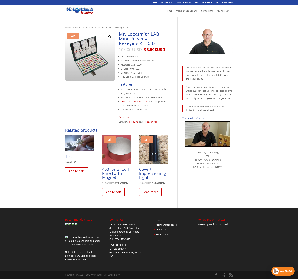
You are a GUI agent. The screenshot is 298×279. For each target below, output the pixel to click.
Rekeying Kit (150, 121)
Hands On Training (184, 2)
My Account (223, 11)
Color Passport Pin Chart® (134, 101)
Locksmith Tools (202, 2)
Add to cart (76, 171)
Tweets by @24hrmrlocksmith (213, 224)
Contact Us (207, 11)
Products (77, 27)
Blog (217, 2)
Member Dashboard (186, 11)
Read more (150, 192)
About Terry (227, 2)
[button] (110, 36)
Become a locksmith (161, 2)
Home (169, 11)
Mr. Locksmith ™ (117, 248)
